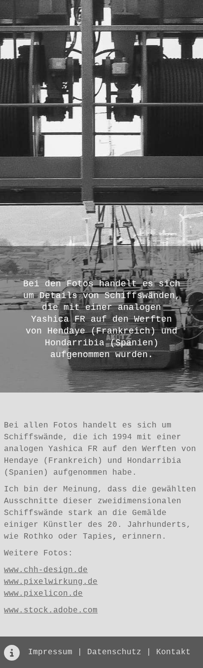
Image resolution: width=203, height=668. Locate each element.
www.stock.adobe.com (51, 610)
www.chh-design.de (46, 570)
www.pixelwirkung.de (51, 581)
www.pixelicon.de (43, 593)
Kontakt (173, 652)
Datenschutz (114, 652)
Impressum (50, 652)
